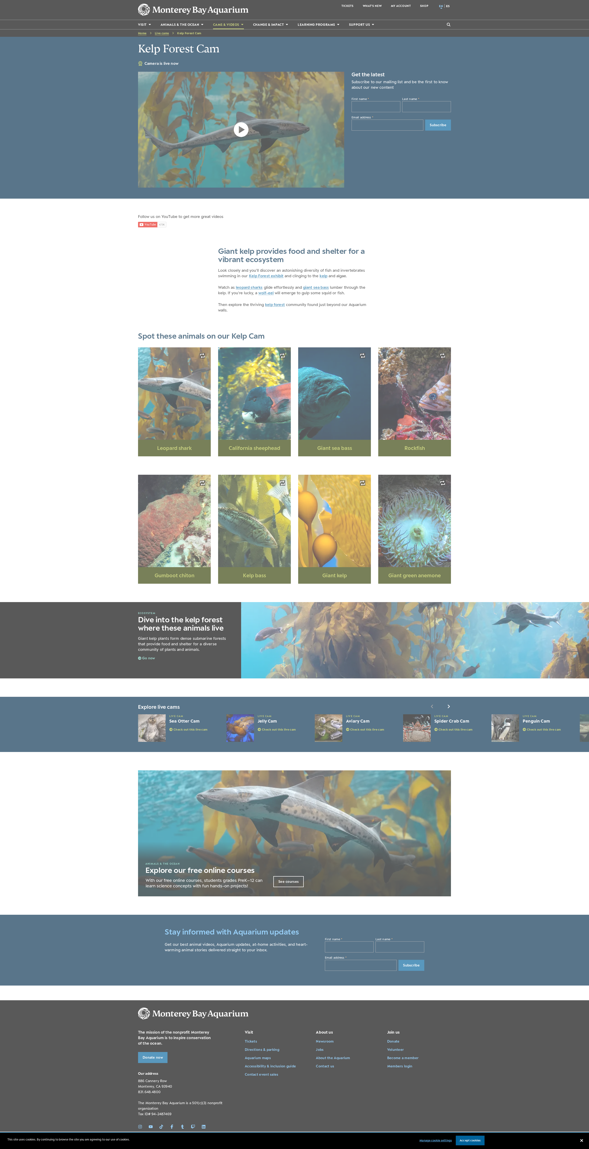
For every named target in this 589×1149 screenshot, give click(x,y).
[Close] (582, 1140)
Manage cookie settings (435, 1140)
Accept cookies (470, 1140)
